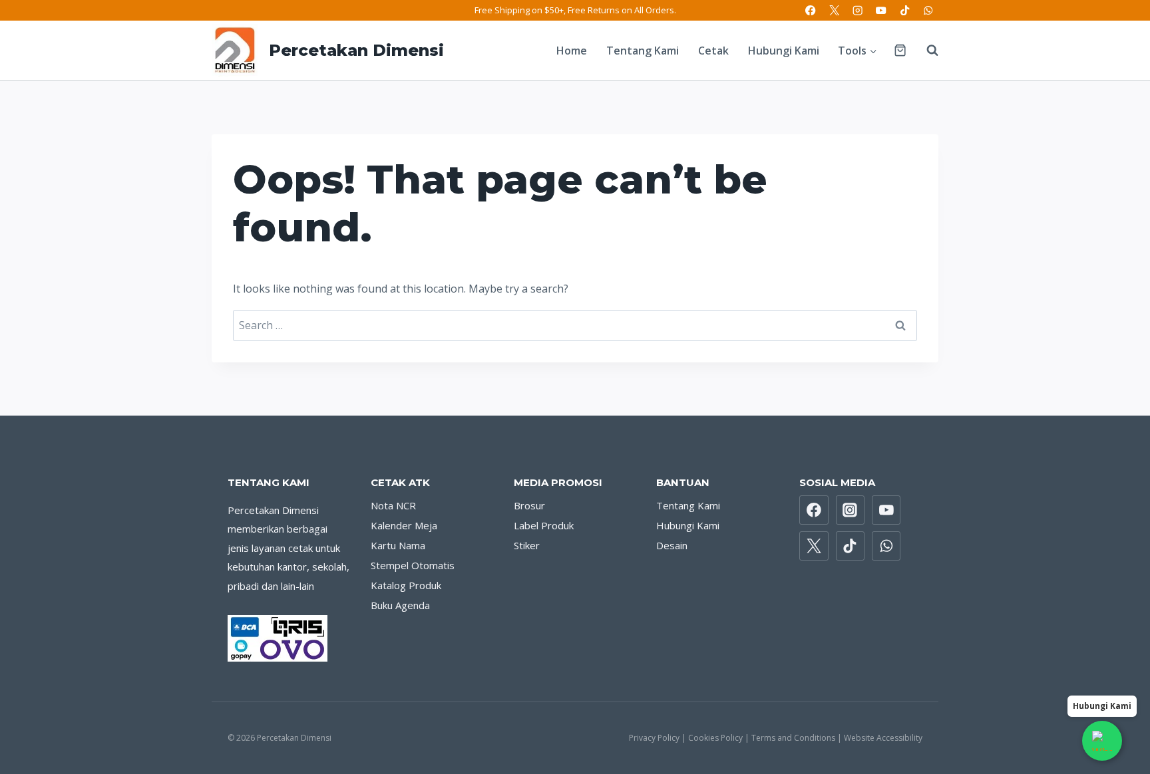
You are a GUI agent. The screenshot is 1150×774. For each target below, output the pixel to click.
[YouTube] (881, 10)
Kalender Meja (404, 525)
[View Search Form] (925, 51)
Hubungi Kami (783, 50)
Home (571, 50)
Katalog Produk (406, 585)
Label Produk (544, 525)
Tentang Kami (642, 50)
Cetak (713, 50)
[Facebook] (811, 10)
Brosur (529, 505)
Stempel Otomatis (413, 565)
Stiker (527, 545)
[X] (834, 10)
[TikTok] (904, 10)
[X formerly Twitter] (814, 546)
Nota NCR (393, 505)
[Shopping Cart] (900, 50)
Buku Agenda (400, 605)
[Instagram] (857, 10)
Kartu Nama (398, 545)
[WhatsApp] (928, 10)
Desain (671, 545)
